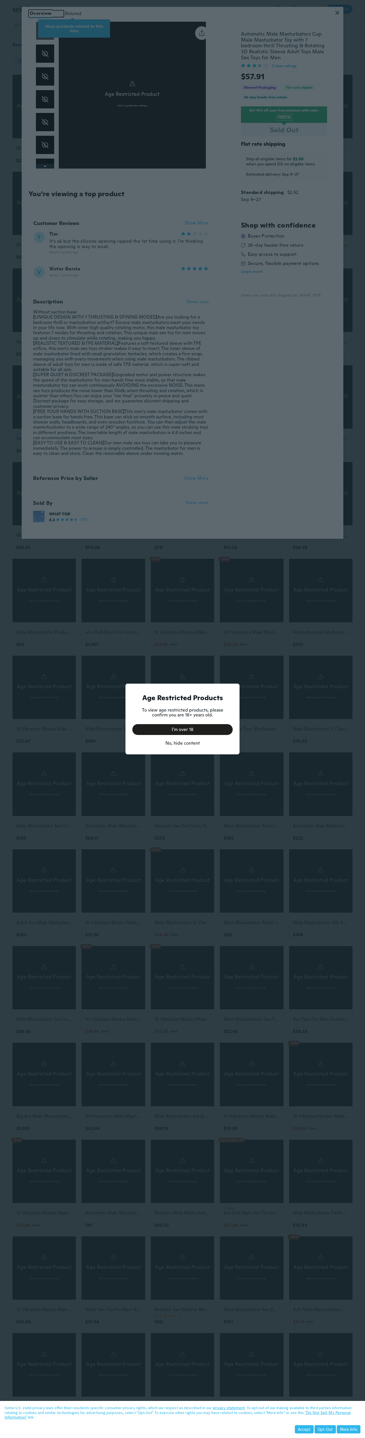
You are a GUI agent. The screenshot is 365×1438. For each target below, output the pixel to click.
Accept (304, 1429)
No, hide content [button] (182, 743)
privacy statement (229, 1407)
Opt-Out (325, 1429)
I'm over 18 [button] (182, 729)
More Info (348, 1429)
